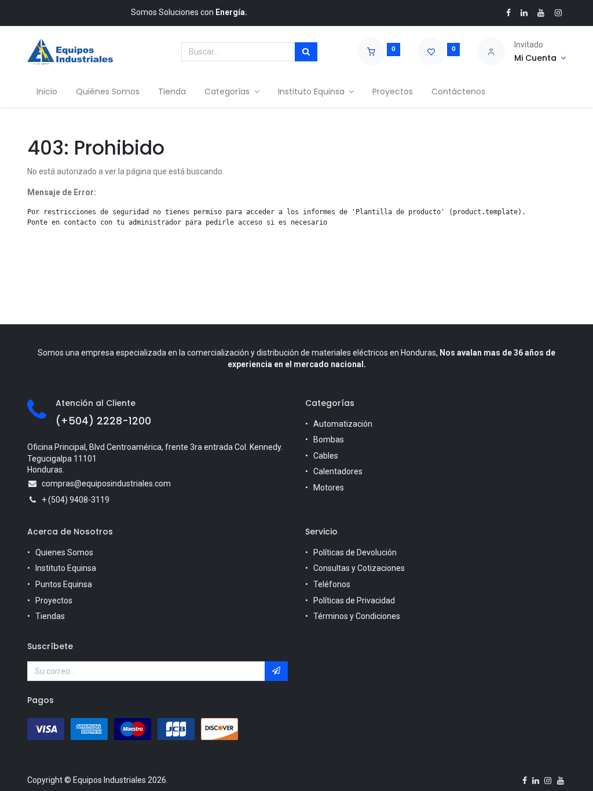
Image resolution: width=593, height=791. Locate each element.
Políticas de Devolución (355, 552)
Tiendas (50, 616)
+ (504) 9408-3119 (75, 499)
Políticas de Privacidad (354, 600)
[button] (276, 671)
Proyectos (53, 600)
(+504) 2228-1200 (103, 421)
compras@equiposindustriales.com (106, 483)
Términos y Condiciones (356, 616)
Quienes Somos (64, 552)
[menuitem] (47, 92)
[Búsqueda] (306, 52)
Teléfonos (331, 584)
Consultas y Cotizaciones (359, 568)
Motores (328, 487)
